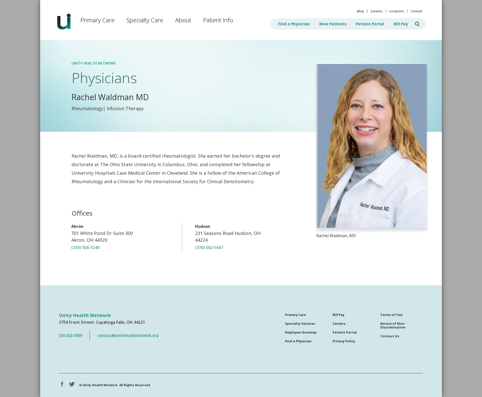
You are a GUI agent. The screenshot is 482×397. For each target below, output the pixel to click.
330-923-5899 (70, 335)
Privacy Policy (344, 341)
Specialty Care (145, 20)
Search (417, 24)
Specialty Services (300, 324)
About (183, 20)
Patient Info (218, 20)
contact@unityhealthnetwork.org (128, 335)
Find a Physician (294, 23)
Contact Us (389, 336)
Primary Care (97, 20)
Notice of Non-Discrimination (392, 326)
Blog (360, 11)
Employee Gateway (301, 332)
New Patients (332, 23)
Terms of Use (391, 315)
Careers (377, 11)
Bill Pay (401, 23)
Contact (417, 11)
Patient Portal (370, 23)
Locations (396, 11)
